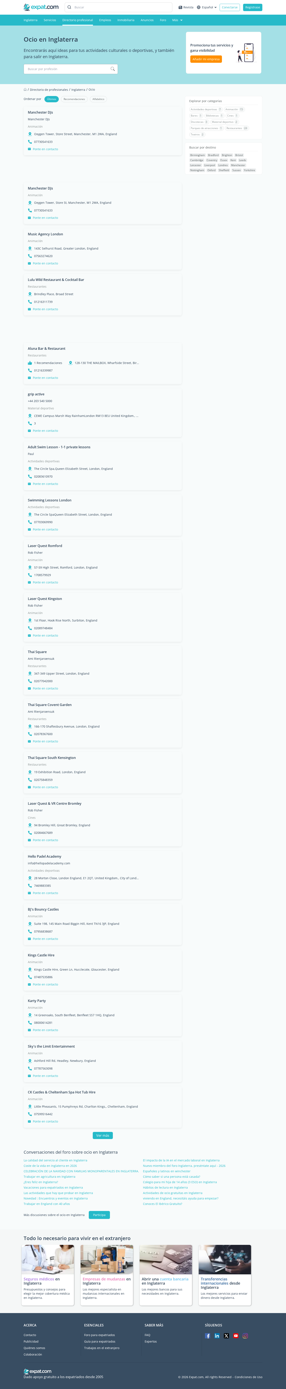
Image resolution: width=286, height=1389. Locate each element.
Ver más (102, 1135)
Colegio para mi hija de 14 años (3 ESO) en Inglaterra (180, 1182)
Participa (99, 1215)
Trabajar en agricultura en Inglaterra (49, 1176)
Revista (188, 7)
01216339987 (43, 370)
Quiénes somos (34, 1348)
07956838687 (43, 931)
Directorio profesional (77, 20)
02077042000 (43, 681)
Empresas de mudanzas (104, 1278)
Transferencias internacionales (214, 1281)
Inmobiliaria (125, 20)
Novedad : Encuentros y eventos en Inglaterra (56, 1198)
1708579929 (42, 575)
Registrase (252, 7)
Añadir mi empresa (206, 59)
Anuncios (147, 20)
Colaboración (33, 1354)
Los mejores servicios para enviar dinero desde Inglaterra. (224, 1296)
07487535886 (43, 977)
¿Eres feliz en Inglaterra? (41, 1182)
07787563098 (43, 1068)
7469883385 (42, 885)
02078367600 (43, 734)
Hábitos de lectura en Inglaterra (165, 1187)
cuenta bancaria (174, 1278)
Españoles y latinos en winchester (167, 1171)
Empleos (105, 20)
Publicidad (31, 1341)
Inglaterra (30, 20)
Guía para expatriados (99, 1341)
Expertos (151, 1341)
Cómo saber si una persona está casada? (171, 1176)
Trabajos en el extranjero (101, 1348)
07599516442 (43, 1114)
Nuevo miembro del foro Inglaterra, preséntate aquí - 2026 (184, 1165)
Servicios (50, 20)
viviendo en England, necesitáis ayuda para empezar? (180, 1198)
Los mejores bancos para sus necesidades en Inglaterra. (162, 1291)
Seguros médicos (39, 1278)
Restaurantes (37, 286)
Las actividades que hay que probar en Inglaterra (58, 1193)
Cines (32, 818)
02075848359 (43, 779)
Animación (35, 126)
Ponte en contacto (45, 149)
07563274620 (43, 256)
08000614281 (43, 1022)
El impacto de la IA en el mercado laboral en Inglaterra (181, 1160)
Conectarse (230, 7)
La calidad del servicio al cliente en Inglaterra (55, 1160)
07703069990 (43, 522)
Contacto (30, 1335)
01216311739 (43, 301)
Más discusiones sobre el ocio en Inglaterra (54, 1214)
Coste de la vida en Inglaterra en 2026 (50, 1165)
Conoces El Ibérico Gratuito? (162, 1203)
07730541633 (43, 141)
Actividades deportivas (44, 461)
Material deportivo (41, 408)
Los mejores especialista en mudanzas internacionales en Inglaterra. (103, 1293)
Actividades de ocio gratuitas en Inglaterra (172, 1193)
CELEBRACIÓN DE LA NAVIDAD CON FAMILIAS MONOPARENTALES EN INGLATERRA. (81, 1171)
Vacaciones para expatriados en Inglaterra (53, 1187)
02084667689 (43, 832)
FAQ (147, 1335)
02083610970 (43, 476)
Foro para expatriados (99, 1335)
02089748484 (43, 628)
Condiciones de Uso (248, 1377)
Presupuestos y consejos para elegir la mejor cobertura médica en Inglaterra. (47, 1293)
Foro (163, 20)
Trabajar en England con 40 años (47, 1203)
